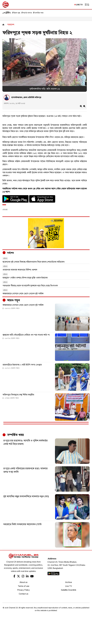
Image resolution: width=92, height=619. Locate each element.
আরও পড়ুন (13, 300)
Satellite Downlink (68, 590)
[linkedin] (27, 576)
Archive (68, 582)
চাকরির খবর (39, 13)
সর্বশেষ (10, 253)
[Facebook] (14, 576)
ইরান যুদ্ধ (17, 13)
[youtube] (32, 576)
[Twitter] (18, 576)
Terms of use (23, 586)
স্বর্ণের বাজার (27, 13)
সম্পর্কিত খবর (15, 435)
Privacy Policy (23, 590)
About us (23, 582)
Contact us (23, 594)
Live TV (68, 586)
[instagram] (23, 576)
